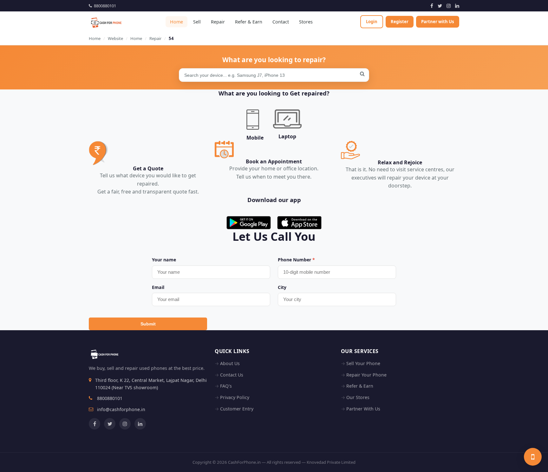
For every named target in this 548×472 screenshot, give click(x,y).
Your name (164, 260)
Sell (197, 22)
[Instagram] (449, 6)
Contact (280, 22)
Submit (148, 323)
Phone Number (296, 260)
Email (158, 287)
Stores (306, 22)
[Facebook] (431, 6)
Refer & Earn (248, 22)
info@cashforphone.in (121, 409)
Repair (218, 22)
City (282, 287)
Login (371, 21)
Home (176, 22)
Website (115, 38)
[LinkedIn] (457, 6)
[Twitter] (440, 6)
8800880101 (104, 6)
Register (399, 21)
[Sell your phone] (533, 457)
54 (171, 38)
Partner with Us (437, 21)
